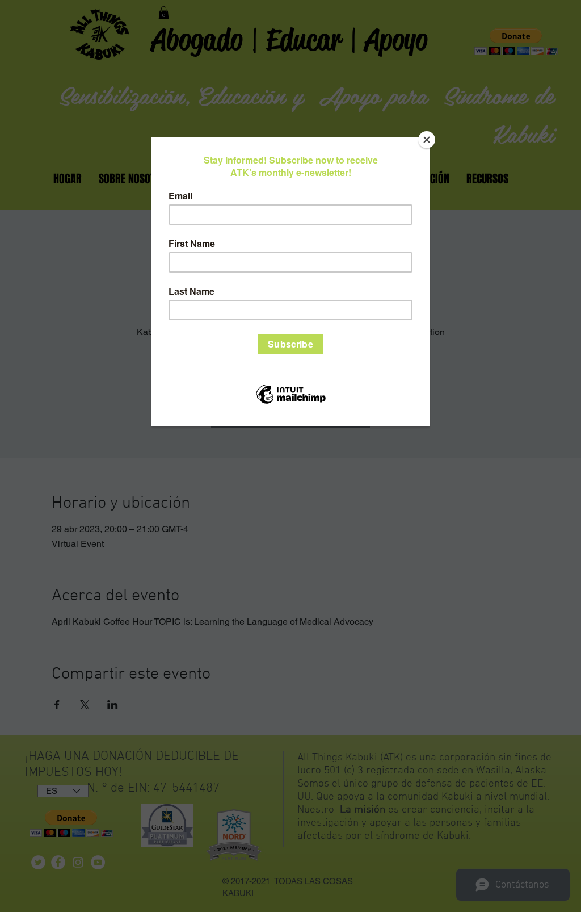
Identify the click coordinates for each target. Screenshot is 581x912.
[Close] (426, 139)
